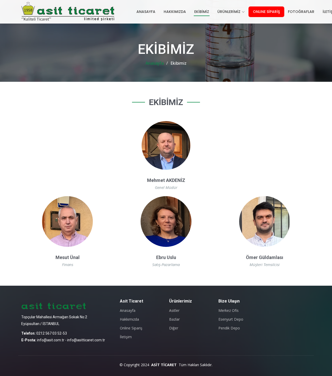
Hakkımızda (129, 319)
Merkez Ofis (228, 310)
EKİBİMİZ (201, 11)
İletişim (126, 337)
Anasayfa (155, 63)
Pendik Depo (229, 328)
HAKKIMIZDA (175, 11)
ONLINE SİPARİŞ (266, 11)
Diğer (173, 328)
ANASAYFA (145, 11)
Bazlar (174, 319)
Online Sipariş (131, 328)
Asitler (174, 310)
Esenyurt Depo (230, 319)
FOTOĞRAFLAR (301, 11)
